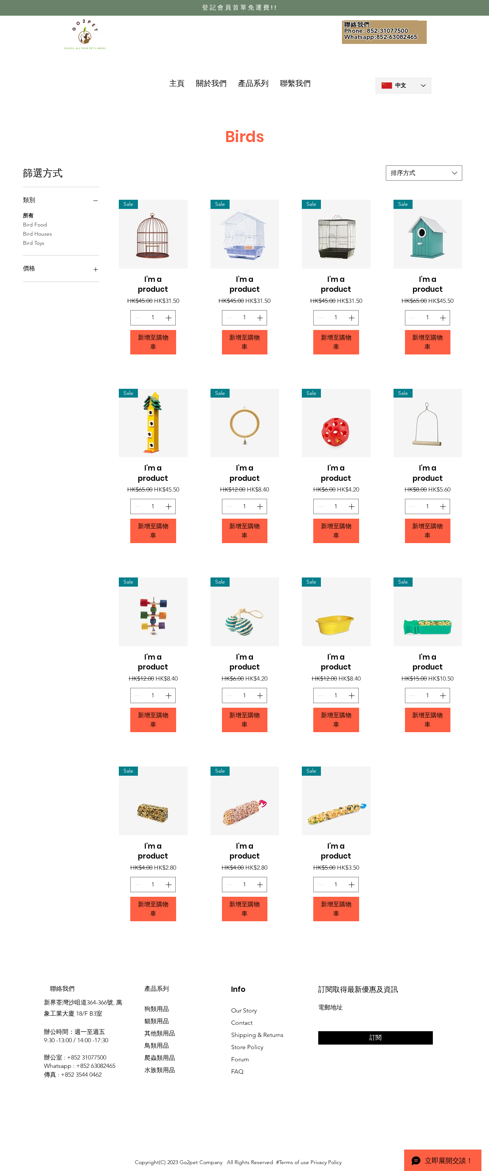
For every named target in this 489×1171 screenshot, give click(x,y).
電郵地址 (330, 1007)
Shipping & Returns (257, 1034)
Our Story (244, 1010)
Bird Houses (37, 233)
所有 (28, 215)
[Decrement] (136, 318)
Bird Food (35, 224)
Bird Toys (33, 242)
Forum (240, 1059)
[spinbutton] (153, 318)
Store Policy (247, 1047)
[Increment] (169, 318)
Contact (242, 1022)
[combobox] (424, 173)
